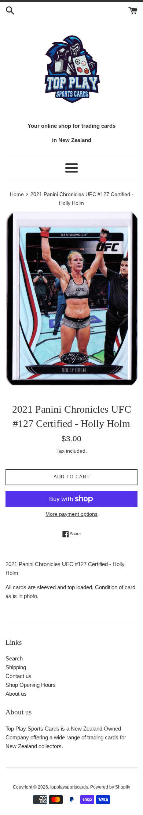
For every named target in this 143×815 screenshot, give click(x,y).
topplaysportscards (69, 787)
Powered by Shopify (110, 787)
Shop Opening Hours (31, 685)
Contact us (19, 676)
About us (16, 694)
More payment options (71, 514)
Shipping (16, 667)
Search (14, 658)
